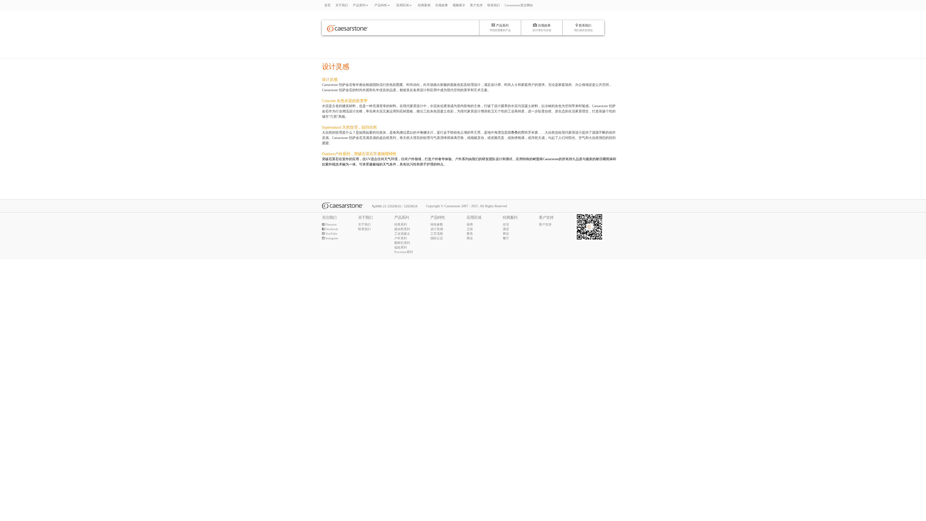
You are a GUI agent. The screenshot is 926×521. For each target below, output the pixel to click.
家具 (470, 233)
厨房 (470, 224)
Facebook (331, 229)
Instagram (331, 238)
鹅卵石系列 (402, 243)
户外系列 (400, 238)
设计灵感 (436, 229)
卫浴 (470, 229)
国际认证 (436, 238)
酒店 (506, 229)
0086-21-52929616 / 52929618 (396, 206)
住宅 (506, 224)
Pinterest (331, 224)
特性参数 (436, 224)
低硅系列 (400, 247)
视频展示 (459, 5)
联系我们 (493, 5)
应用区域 (402, 5)
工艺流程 (436, 233)
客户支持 (476, 5)
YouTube (331, 233)
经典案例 (424, 5)
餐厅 (506, 238)
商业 (470, 238)
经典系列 (400, 224)
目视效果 (441, 5)
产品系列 (359, 5)
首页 (327, 5)
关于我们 (341, 5)
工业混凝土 (402, 233)
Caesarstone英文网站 (519, 5)
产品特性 (380, 5)
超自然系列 (402, 229)
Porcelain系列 (403, 252)
